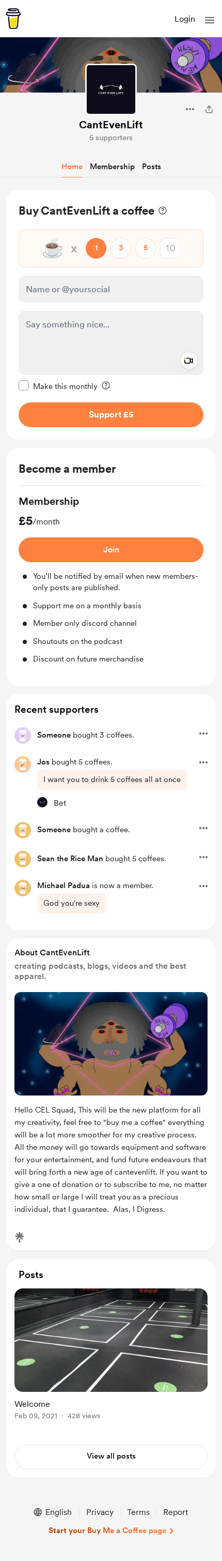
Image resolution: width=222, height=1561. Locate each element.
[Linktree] (19, 1237)
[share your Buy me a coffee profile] (209, 109)
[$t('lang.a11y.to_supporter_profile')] (42, 802)
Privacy (100, 1512)
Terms (138, 1512)
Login (185, 19)
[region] (111, 315)
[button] (209, 20)
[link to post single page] (111, 1355)
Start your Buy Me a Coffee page (107, 1530)
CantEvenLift (111, 124)
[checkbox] (58, 386)
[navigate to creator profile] (111, 89)
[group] (111, 579)
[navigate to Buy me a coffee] (13, 18)
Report (175, 1512)
